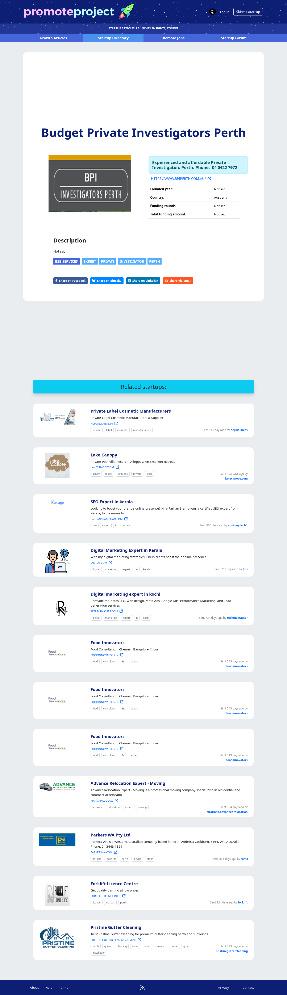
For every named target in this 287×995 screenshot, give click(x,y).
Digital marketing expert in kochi (125, 594)
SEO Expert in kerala (112, 502)
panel (147, 946)
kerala (126, 525)
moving (142, 807)
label (109, 430)
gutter (107, 946)
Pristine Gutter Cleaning (116, 927)
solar (135, 946)
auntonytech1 (238, 525)
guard (186, 946)
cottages (123, 474)
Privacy (223, 987)
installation (98, 952)
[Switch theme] (212, 11)
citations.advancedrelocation (227, 812)
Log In (224, 12)
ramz (244, 859)
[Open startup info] (56, 416)
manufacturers (142, 430)
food (95, 661)
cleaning (122, 946)
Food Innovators (108, 642)
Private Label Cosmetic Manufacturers (131, 411)
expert (90, 261)
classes (110, 902)
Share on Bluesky (109, 281)
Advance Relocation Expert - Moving (128, 783)
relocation (114, 807)
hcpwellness (239, 430)
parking (96, 859)
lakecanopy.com (236, 478)
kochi (146, 618)
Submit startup (248, 11)
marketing (111, 569)
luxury (96, 474)
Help (48, 987)
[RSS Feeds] (142, 987)
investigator (132, 261)
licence (96, 902)
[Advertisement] (143, 93)
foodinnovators (237, 666)
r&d (123, 661)
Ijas (245, 569)
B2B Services (67, 261)
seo (94, 525)
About (34, 987)
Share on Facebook (72, 281)
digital (96, 569)
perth (154, 261)
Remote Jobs (173, 37)
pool (149, 474)
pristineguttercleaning (232, 951)
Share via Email (180, 281)
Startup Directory (113, 37)
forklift (243, 902)
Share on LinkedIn (145, 281)
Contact (248, 987)
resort (108, 474)
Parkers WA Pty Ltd (110, 835)
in (116, 525)
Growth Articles (53, 37)
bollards (111, 859)
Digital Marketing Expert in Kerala (126, 550)
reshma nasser (237, 618)
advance (97, 807)
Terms (63, 987)
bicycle (137, 859)
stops (150, 859)
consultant (109, 661)
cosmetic (122, 430)
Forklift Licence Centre (114, 883)
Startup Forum (233, 37)
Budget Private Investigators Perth (143, 132)
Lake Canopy (104, 455)
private (108, 261)
